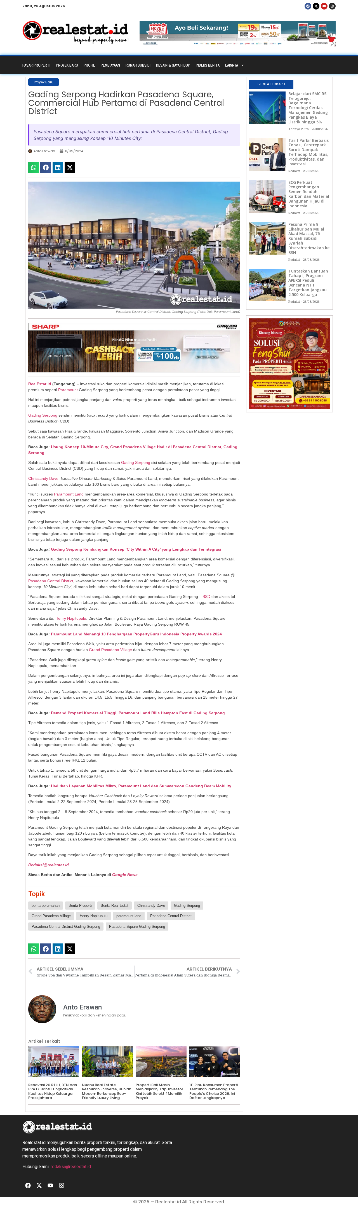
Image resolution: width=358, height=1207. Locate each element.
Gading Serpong (42, 415)
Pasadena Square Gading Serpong (137, 926)
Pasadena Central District (50, 581)
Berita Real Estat (114, 905)
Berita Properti (80, 905)
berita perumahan (46, 905)
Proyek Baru (67, 65)
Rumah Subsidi (138, 65)
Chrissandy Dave (43, 478)
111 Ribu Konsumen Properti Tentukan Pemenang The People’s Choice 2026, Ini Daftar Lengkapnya (213, 1091)
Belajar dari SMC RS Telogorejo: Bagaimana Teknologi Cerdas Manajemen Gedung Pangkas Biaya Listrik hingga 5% (308, 108)
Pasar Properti (36, 65)
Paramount (68, 390)
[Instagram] (332, 6)
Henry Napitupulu (70, 618)
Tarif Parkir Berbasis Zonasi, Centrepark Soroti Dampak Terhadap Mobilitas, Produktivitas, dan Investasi (308, 152)
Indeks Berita (208, 65)
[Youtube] (324, 6)
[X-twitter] (316, 6)
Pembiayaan (110, 65)
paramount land (128, 916)
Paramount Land (69, 494)
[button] (33, 167)
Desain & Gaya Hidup (173, 65)
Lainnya (231, 65)
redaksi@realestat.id (71, 1166)
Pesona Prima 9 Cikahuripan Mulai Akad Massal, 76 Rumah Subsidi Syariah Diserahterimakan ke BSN (308, 238)
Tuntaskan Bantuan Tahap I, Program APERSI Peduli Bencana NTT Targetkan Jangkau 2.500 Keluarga (308, 282)
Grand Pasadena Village (110, 649)
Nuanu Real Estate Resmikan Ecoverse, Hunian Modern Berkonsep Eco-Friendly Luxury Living (106, 1091)
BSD (206, 596)
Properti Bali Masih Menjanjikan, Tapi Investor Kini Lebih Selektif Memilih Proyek (159, 1091)
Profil (89, 65)
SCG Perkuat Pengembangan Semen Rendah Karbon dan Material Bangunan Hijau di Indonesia (308, 194)
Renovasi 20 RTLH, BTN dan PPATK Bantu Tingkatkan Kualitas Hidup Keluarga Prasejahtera (52, 1091)
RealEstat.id (39, 384)
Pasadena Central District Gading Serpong (66, 926)
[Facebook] (308, 6)
